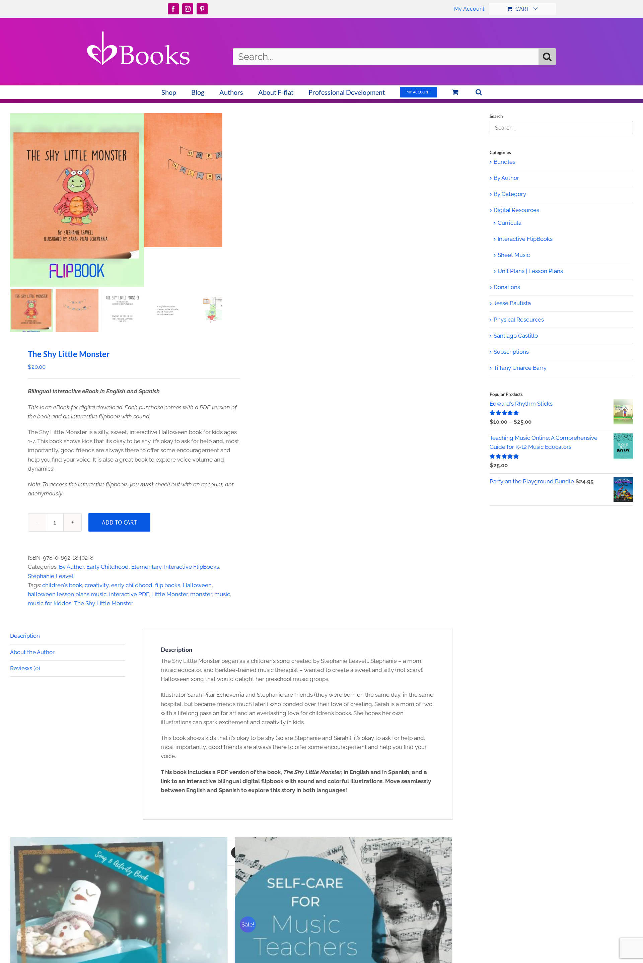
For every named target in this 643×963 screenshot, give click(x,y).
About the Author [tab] (32, 652)
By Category (510, 194)
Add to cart (119, 522)
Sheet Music (514, 255)
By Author (71, 566)
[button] (478, 92)
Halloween (197, 585)
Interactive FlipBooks (191, 566)
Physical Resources (519, 319)
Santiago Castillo (516, 335)
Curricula (509, 222)
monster (201, 594)
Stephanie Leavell (51, 576)
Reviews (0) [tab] (25, 668)
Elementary (146, 566)
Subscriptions (511, 351)
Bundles (504, 161)
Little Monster (169, 594)
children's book (62, 585)
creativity (97, 585)
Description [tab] (25, 635)
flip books (167, 585)
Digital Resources (516, 210)
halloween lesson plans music (67, 594)
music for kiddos (49, 603)
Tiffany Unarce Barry (520, 367)
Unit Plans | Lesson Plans (530, 271)
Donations (507, 287)
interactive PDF (129, 594)
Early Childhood (107, 566)
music (222, 594)
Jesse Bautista (512, 303)
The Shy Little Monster (103, 603)
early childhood (131, 585)
